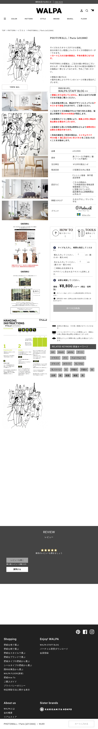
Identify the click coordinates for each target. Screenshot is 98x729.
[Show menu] (6, 19)
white (70, 352)
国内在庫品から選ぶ (13, 669)
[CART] (92, 11)
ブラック (55, 363)
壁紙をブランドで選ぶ (15, 657)
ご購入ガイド (10, 681)
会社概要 (8, 712)
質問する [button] (17, 569)
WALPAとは (9, 708)
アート (80, 352)
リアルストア (10, 717)
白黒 (53, 375)
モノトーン (56, 369)
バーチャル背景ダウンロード (54, 649)
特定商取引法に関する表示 (17, 689)
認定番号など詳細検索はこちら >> (83, 192)
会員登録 (44, 653)
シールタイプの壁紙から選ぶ (18, 665)
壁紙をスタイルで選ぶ (15, 653)
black (61, 352)
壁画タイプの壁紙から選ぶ (17, 661)
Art (52, 352)
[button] (86, 11)
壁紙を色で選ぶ (11, 644)
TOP (3, 30)
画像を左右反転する (64, 268)
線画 (75, 375)
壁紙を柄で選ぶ (11, 649)
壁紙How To (9, 677)
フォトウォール (78, 357)
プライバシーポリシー (15, 685)
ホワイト (67, 363)
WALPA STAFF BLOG (49, 644)
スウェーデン (86, 215)
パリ (65, 357)
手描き (74, 369)
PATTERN (12, 30)
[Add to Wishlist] (73, 316)
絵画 (67, 375)
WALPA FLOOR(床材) (13, 673)
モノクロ (79, 363)
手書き (84, 369)
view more (59, 2)
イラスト (22, 30)
